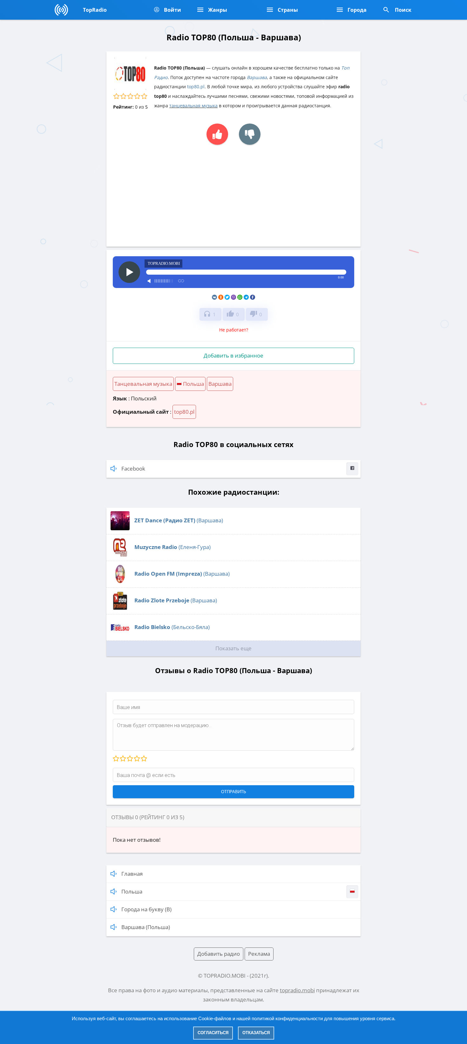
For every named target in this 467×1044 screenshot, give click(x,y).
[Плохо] (122, 758)
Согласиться (213, 1032)
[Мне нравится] (217, 134)
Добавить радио (218, 953)
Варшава (257, 77)
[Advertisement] (233, 192)
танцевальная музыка (193, 106)
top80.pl (196, 87)
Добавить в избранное (233, 355)
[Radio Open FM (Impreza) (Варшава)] (120, 581)
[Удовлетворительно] (129, 758)
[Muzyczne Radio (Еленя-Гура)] (120, 555)
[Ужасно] (116, 758)
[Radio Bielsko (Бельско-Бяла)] (120, 635)
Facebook (133, 468)
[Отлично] (143, 758)
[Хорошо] (136, 758)
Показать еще (233, 648)
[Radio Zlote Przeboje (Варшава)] (120, 608)
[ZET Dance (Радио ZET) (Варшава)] (120, 528)
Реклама (259, 953)
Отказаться (256, 1032)
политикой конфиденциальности (287, 1018)
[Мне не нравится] (250, 134)
